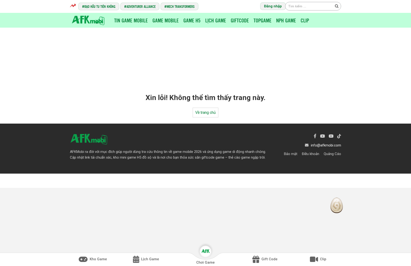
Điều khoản (310, 154)
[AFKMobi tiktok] (339, 136)
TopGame (262, 20)
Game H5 (192, 20)
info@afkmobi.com (326, 145)
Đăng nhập (273, 6)
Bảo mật (290, 154)
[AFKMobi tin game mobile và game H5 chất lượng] (88, 20)
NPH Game (286, 20)
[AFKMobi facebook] (315, 136)
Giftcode (240, 20)
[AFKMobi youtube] (322, 136)
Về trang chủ (205, 112)
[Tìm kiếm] (337, 6)
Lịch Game (215, 20)
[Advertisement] (205, 56)
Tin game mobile (131, 20)
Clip (305, 20)
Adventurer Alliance (141, 6)
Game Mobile (165, 20)
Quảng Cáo (332, 154)
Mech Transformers (181, 6)
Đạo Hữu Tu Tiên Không (99, 6)
